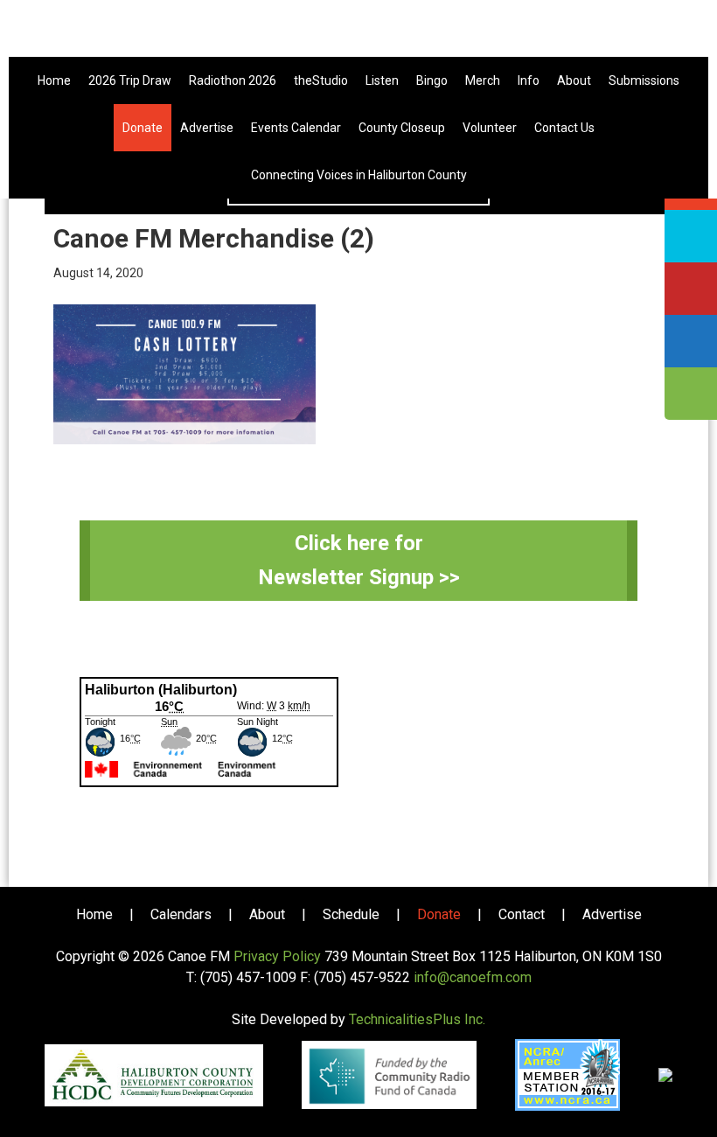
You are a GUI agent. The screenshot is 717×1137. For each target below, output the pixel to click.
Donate (439, 914)
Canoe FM (358, 35)
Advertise (612, 914)
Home (94, 914)
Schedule (351, 914)
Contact (521, 914)
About (267, 914)
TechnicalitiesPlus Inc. (417, 1019)
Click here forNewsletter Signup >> (359, 560)
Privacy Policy (277, 956)
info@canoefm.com (473, 977)
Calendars (181, 914)
